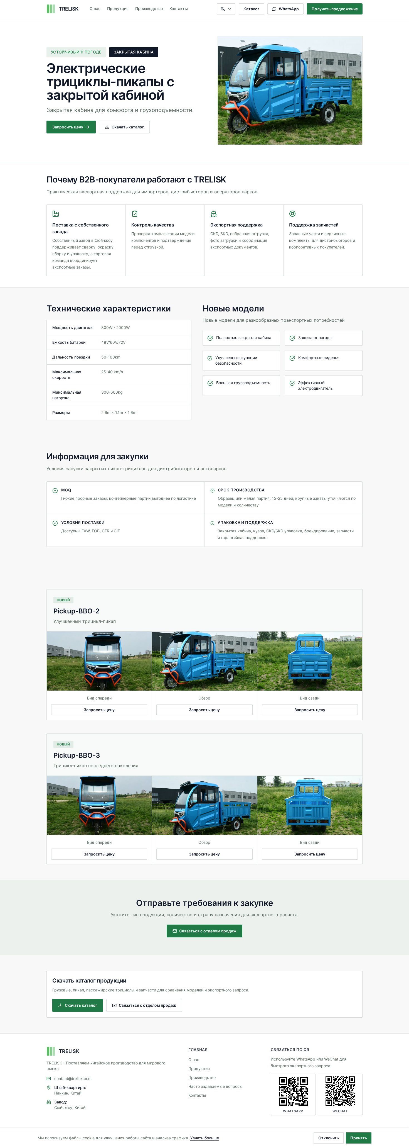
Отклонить (328, 1137)
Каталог (251, 8)
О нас (95, 8)
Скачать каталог (128, 127)
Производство (149, 8)
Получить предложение (335, 8)
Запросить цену (67, 127)
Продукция (118, 8)
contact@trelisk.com (73, 1078)
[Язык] (226, 8)
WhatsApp (289, 8)
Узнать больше (204, 1137)
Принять (358, 1137)
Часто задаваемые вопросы (215, 1086)
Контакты (178, 8)
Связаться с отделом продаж (207, 930)
